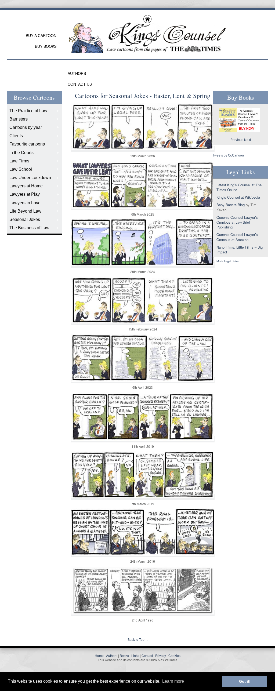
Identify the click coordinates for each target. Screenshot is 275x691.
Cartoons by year (25, 127)
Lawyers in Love (25, 203)
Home (99, 655)
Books (124, 655)
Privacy (160, 655)
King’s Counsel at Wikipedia (238, 197)
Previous (236, 139)
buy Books (45, 46)
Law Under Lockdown (30, 177)
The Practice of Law (28, 110)
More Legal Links (227, 261)
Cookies (174, 655)
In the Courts (21, 152)
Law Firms (19, 161)
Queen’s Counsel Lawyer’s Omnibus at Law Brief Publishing (237, 222)
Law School (20, 169)
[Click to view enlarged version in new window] (143, 149)
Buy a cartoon (41, 35)
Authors (111, 655)
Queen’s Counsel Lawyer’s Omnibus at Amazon (237, 237)
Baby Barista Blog (230, 204)
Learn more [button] (173, 681)
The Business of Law (29, 228)
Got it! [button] (245, 681)
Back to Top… (138, 639)
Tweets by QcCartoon (228, 155)
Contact (147, 655)
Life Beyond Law (25, 211)
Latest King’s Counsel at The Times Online (239, 187)
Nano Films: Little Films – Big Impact (239, 249)
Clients (16, 135)
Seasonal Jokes (24, 219)
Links (135, 655)
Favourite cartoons (27, 144)
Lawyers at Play (24, 194)
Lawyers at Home (26, 186)
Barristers (18, 119)
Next (247, 139)
